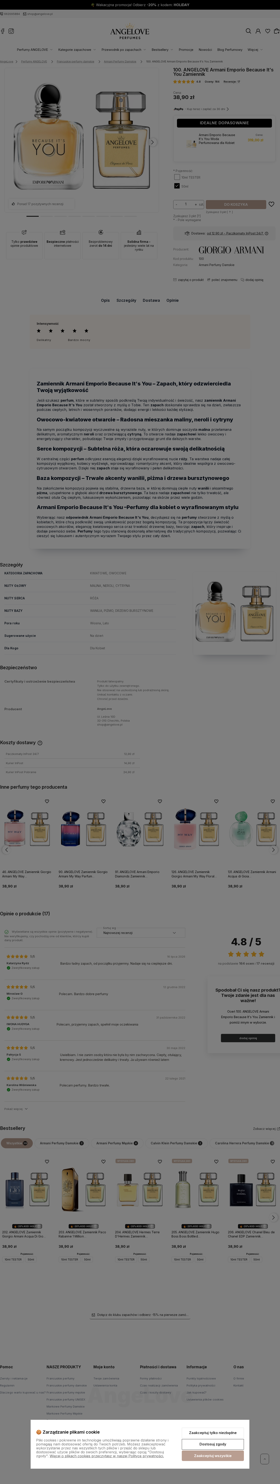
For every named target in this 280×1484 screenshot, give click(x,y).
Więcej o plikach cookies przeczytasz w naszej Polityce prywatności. (107, 1456)
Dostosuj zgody (213, 1444)
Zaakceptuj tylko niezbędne (213, 1433)
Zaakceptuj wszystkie (213, 1456)
